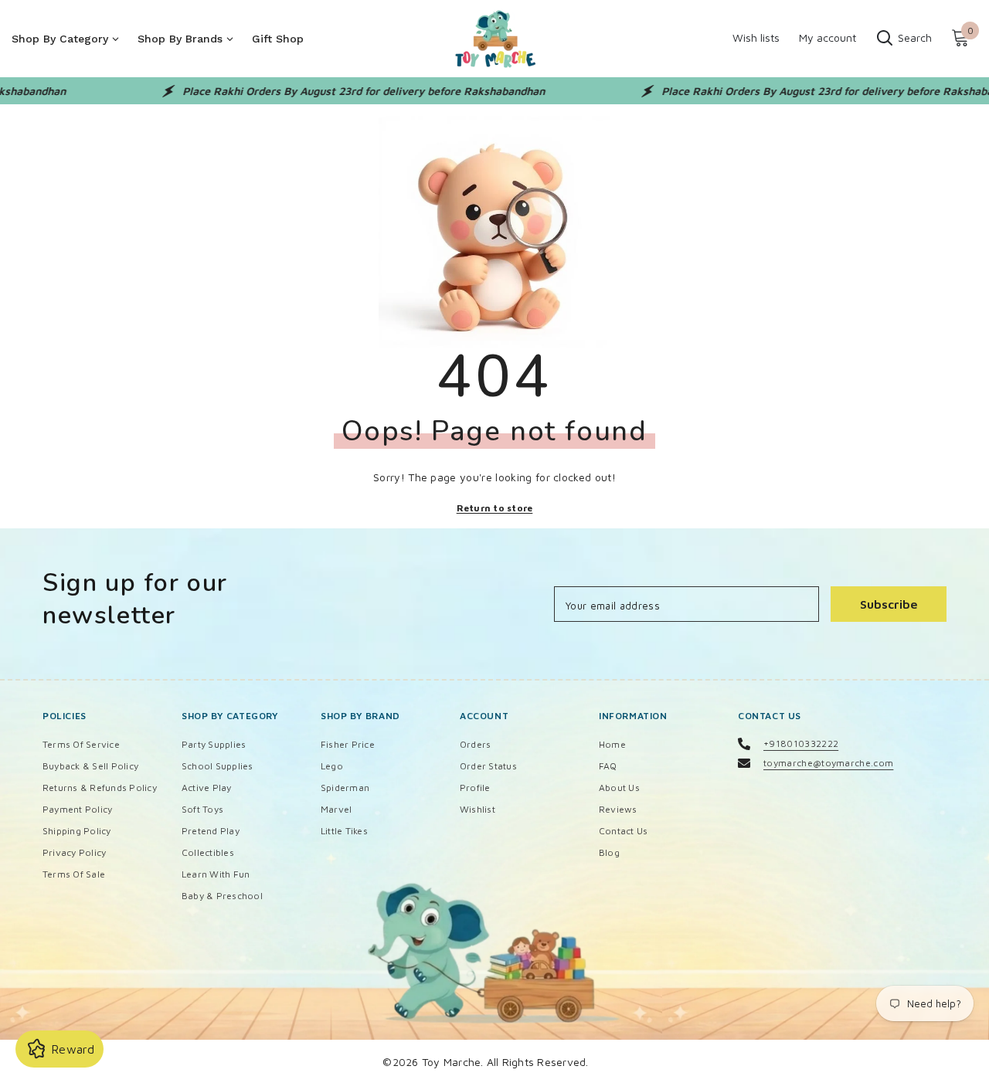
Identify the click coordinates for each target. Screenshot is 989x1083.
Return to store (495, 508)
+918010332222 (800, 743)
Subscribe (889, 604)
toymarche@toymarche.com (828, 763)
